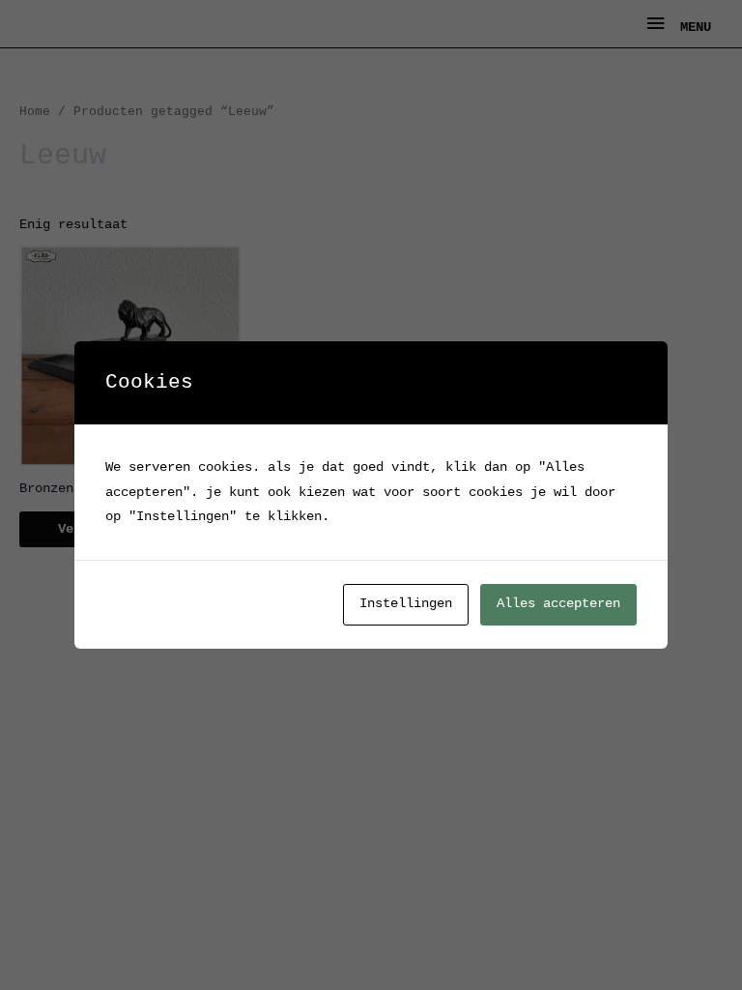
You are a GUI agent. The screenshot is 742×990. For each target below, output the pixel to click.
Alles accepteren (558, 604)
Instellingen (405, 604)
